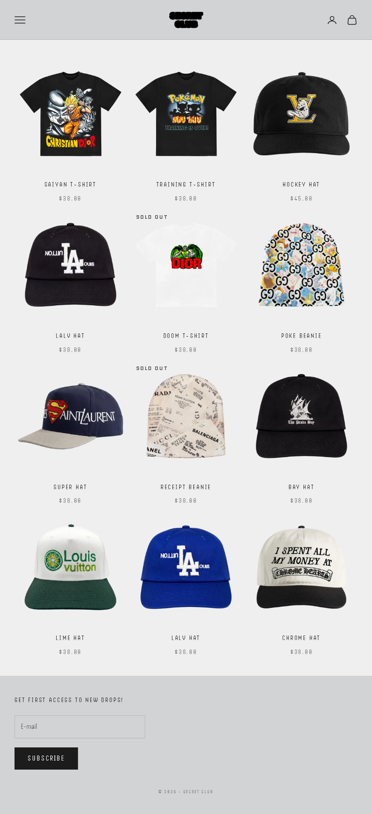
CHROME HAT (301, 638)
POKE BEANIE (301, 336)
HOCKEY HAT (301, 184)
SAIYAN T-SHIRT (70, 184)
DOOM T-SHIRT (186, 336)
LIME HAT (70, 638)
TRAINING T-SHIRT (186, 184)
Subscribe (46, 758)
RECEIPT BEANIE (186, 487)
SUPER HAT (70, 487)
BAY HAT (302, 487)
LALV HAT (70, 336)
